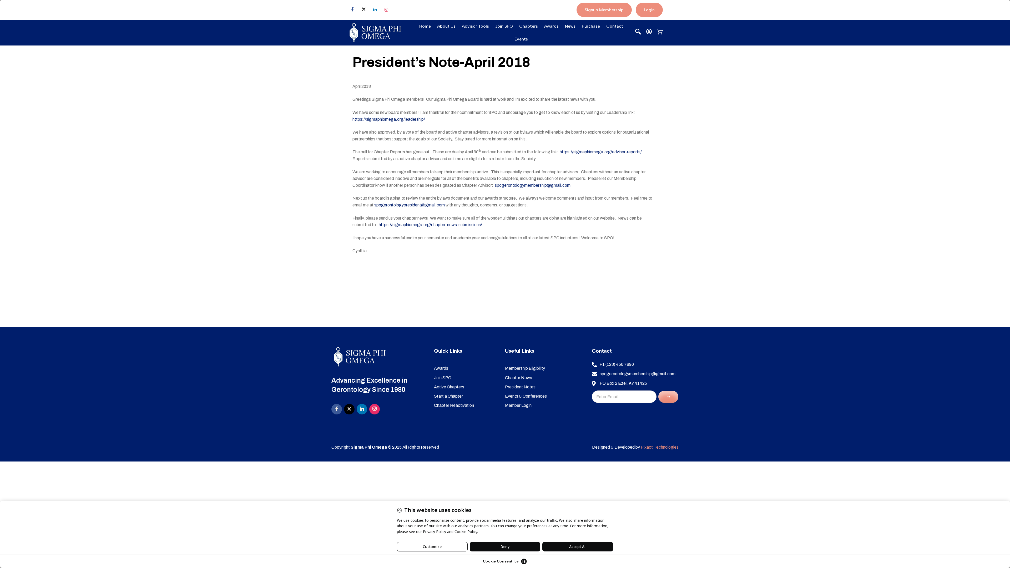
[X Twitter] (364, 10)
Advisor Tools (475, 26)
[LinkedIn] (362, 409)
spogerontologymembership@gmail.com (532, 185)
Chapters (528, 26)
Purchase (591, 26)
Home (425, 26)
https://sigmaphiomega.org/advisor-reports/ (601, 152)
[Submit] (668, 397)
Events (521, 39)
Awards (551, 26)
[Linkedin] (375, 10)
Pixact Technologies (660, 447)
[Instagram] (386, 10)
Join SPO (504, 26)
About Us (446, 26)
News (570, 26)
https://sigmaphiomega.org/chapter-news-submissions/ (430, 224)
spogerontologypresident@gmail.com (409, 205)
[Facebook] (352, 10)
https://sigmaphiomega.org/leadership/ (388, 119)
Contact (614, 26)
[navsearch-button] (637, 32)
